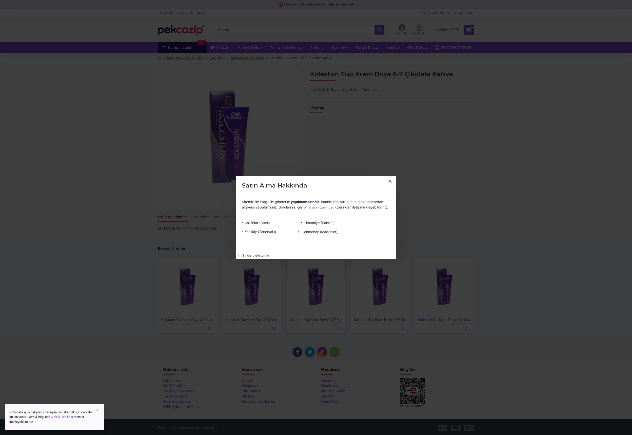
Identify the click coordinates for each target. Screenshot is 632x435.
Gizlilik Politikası (62, 417)
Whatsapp (311, 207)
